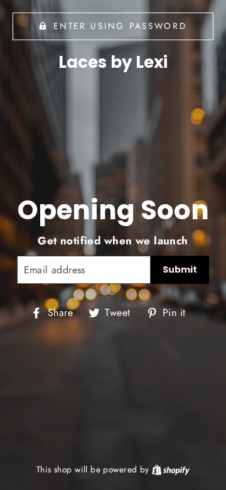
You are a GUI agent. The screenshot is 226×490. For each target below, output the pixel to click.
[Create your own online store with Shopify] (171, 469)
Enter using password (119, 25)
